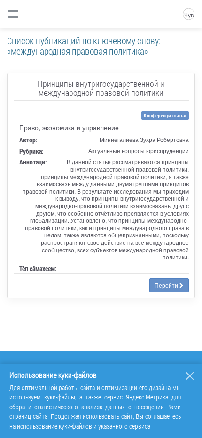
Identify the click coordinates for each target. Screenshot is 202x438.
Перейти (167, 285)
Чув (189, 15)
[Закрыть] (189, 375)
